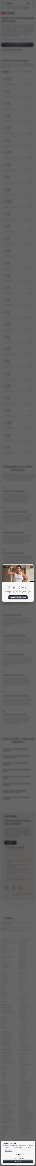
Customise (18, 1154)
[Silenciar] (4, 567)
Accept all (18, 1161)
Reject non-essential (18, 1158)
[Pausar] (7, 567)
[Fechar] (31, 567)
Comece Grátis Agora (18, 597)
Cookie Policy (27, 1149)
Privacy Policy (8, 1151)
